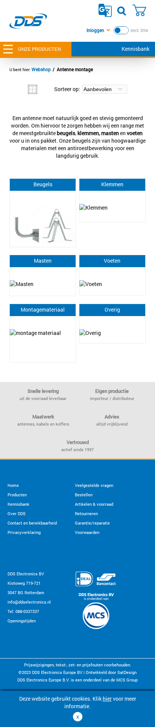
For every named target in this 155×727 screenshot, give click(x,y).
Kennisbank (135, 48)
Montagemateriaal (43, 309)
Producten (17, 494)
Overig (112, 309)
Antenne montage (75, 69)
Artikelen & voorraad (94, 504)
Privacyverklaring (24, 532)
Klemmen (112, 184)
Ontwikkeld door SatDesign (111, 672)
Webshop (41, 69)
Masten (43, 260)
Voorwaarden (87, 532)
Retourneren (86, 513)
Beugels (42, 184)
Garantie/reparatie (92, 523)
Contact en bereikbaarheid (32, 523)
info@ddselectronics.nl (29, 602)
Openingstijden (22, 621)
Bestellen (84, 494)
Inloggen (95, 30)
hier (107, 698)
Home (13, 485)
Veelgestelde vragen (94, 485)
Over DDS (17, 513)
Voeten (112, 260)
